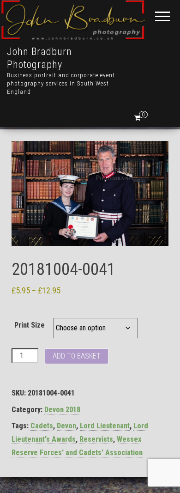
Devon (66, 425)
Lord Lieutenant (105, 425)
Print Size (29, 325)
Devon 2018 (62, 409)
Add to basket (77, 356)
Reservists (96, 439)
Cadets (41, 425)
